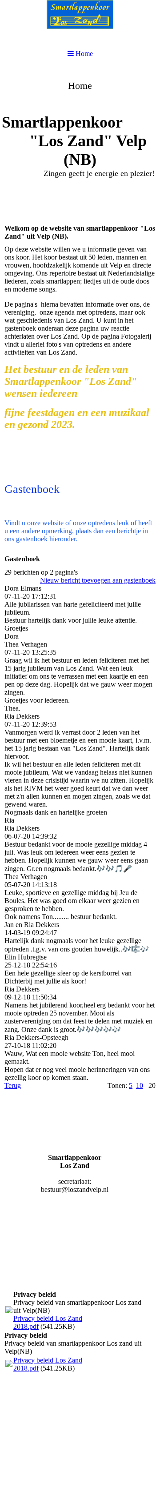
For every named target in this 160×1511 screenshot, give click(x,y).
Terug (12, 1085)
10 (139, 1085)
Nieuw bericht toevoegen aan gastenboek (98, 580)
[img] (80, 136)
